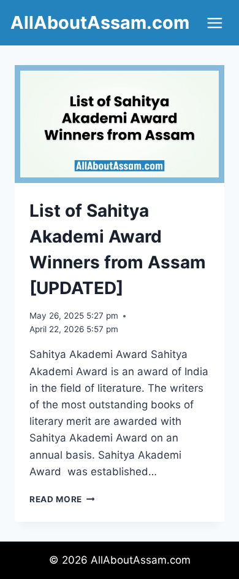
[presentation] (119, 124)
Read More (62, 499)
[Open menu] (214, 22)
